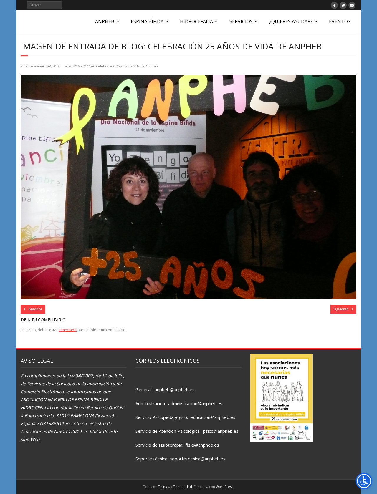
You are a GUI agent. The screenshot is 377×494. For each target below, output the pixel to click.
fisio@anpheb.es (202, 445)
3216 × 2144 (81, 66)
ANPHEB (104, 21)
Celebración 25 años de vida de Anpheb (127, 66)
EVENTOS (339, 21)
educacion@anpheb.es (212, 417)
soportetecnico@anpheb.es (198, 459)
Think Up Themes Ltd (175, 486)
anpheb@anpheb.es (175, 389)
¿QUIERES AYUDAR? (290, 21)
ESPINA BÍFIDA (147, 21)
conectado (68, 329)
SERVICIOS (241, 21)
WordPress (224, 486)
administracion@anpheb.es (195, 403)
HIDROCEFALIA (196, 21)
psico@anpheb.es (221, 431)
